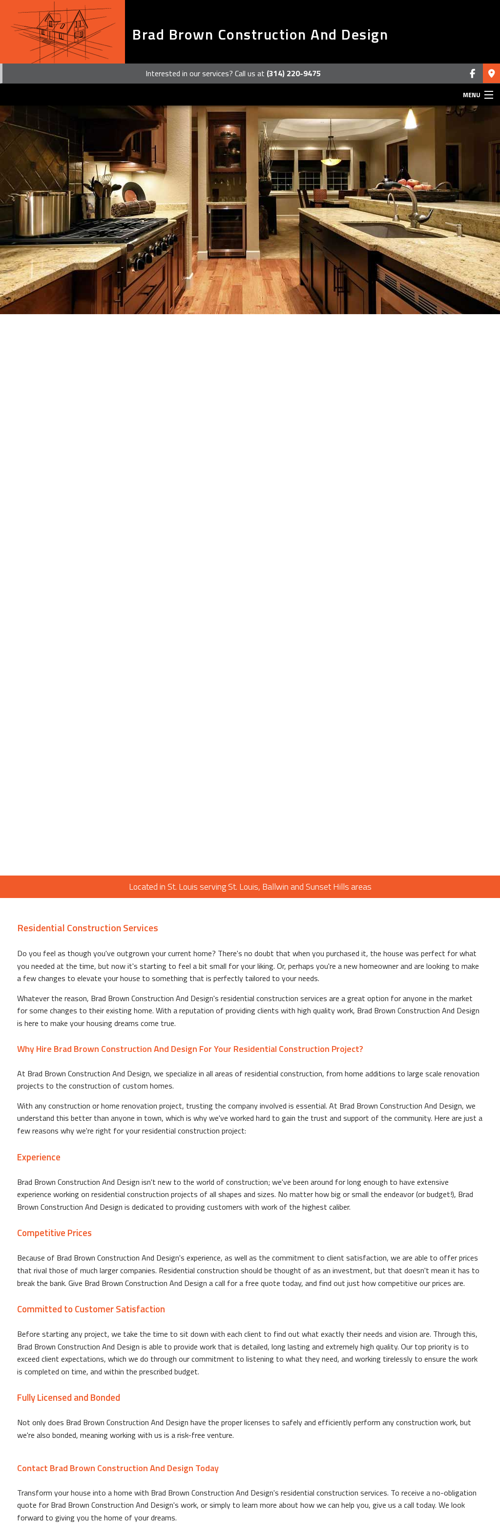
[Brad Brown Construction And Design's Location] (491, 74)
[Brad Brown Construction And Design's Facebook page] (472, 74)
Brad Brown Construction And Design (260, 34)
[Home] (62, 32)
